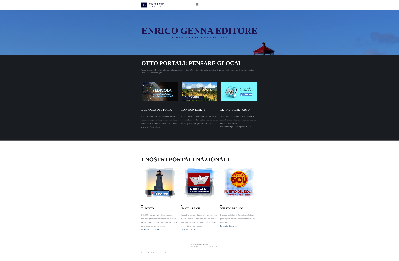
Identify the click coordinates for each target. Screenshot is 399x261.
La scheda (145, 230)
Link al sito (155, 230)
